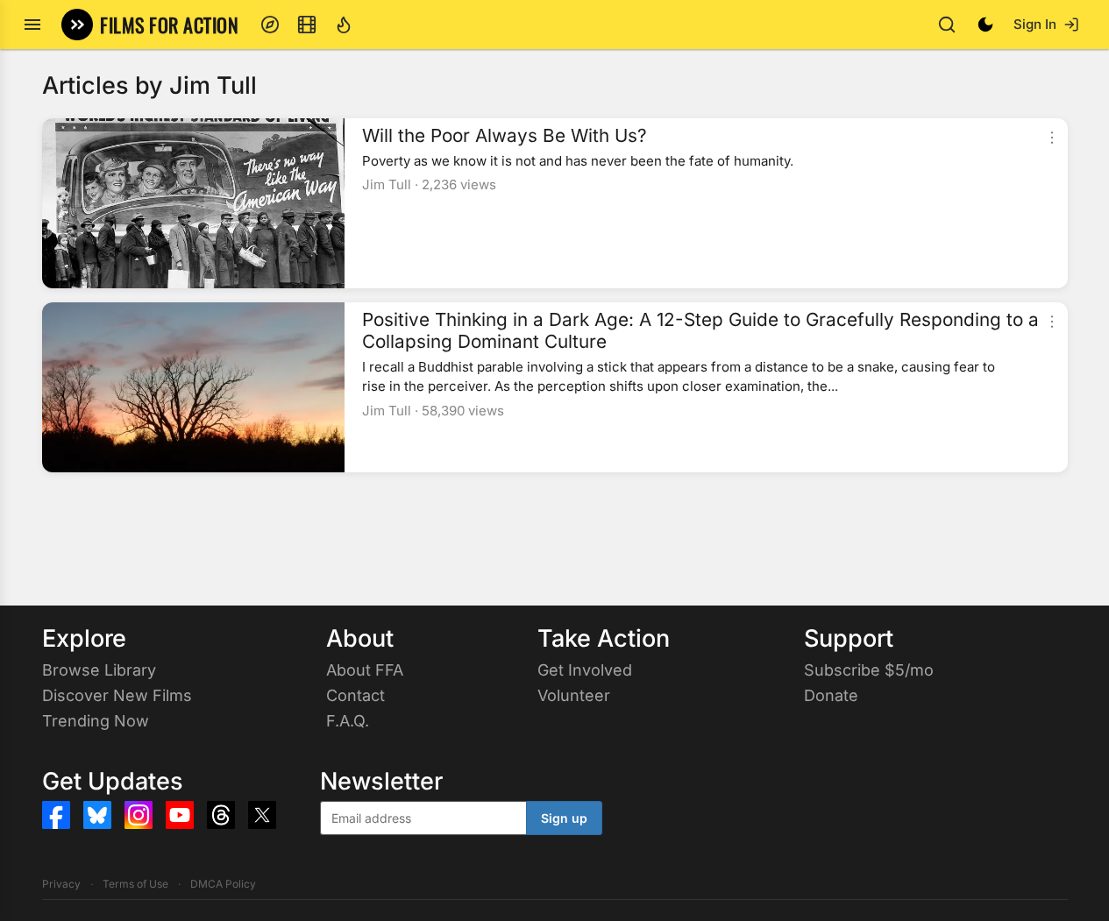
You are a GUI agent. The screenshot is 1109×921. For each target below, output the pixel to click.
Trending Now (95, 721)
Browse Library (99, 670)
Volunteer (573, 695)
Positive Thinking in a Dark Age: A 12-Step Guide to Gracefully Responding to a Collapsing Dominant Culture (700, 330)
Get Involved (584, 670)
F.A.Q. (347, 721)
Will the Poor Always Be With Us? (504, 135)
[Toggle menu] (32, 24)
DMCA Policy (223, 883)
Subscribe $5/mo (869, 670)
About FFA (364, 670)
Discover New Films (117, 695)
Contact (355, 695)
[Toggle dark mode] (985, 24)
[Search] (946, 24)
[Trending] (343, 24)
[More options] (1052, 137)
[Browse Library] (306, 24)
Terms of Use (135, 883)
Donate (831, 695)
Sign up (564, 818)
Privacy (61, 883)
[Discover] (270, 24)
